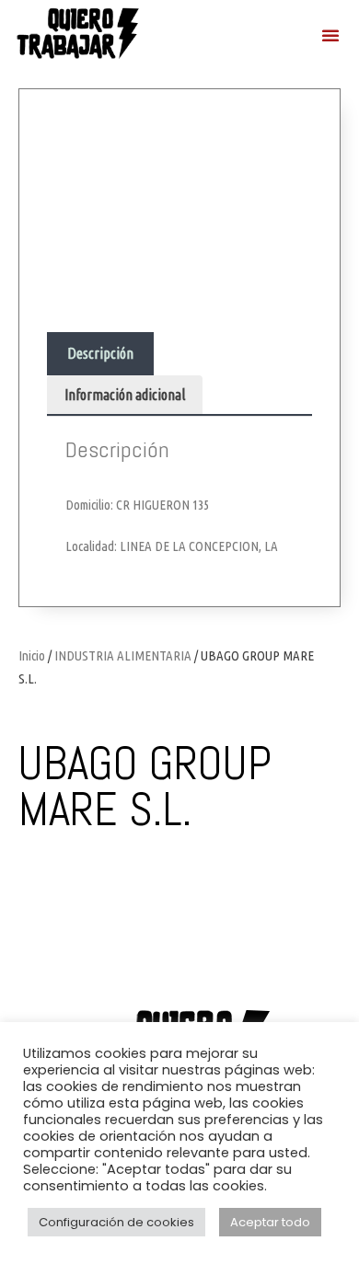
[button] (330, 35)
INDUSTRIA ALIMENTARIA (122, 655)
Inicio (31, 655)
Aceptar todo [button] (270, 1222)
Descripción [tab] (100, 353)
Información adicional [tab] (124, 394)
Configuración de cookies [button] (116, 1222)
